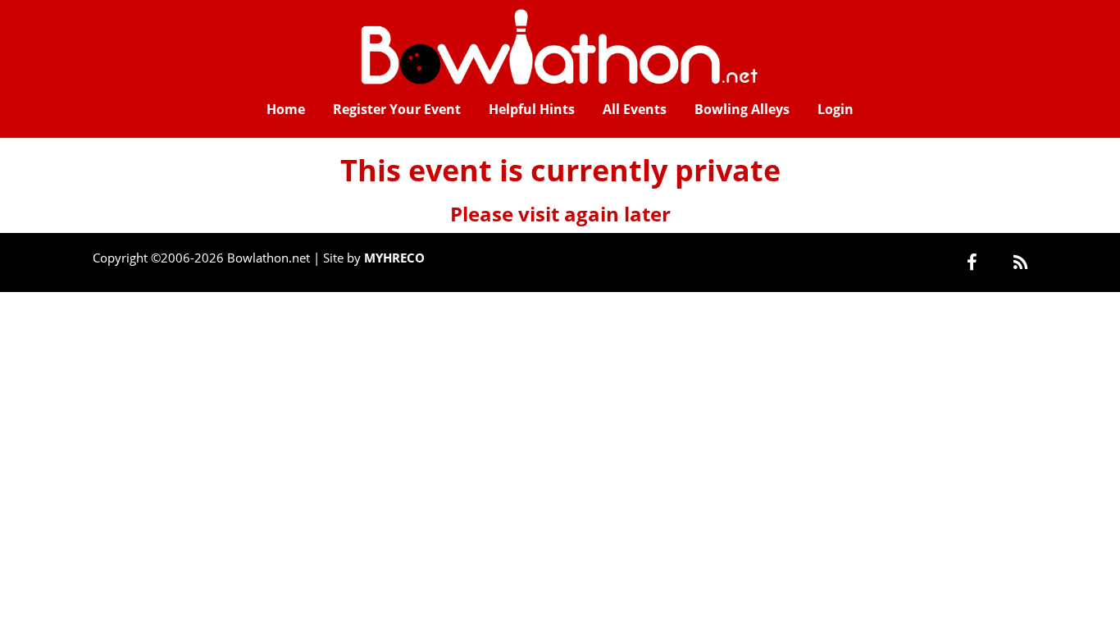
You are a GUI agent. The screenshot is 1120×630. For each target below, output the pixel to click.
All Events (635, 109)
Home (285, 109)
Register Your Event (397, 109)
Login (835, 109)
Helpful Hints (532, 109)
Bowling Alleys (742, 109)
